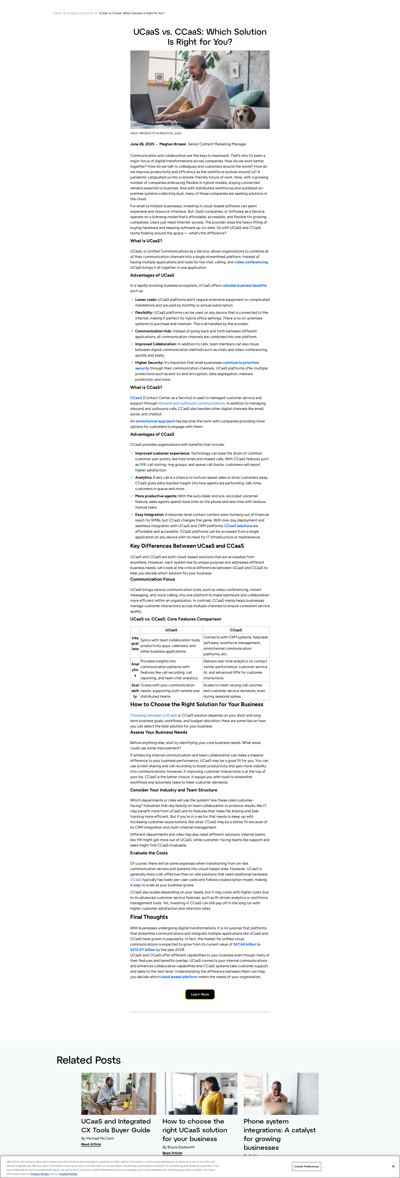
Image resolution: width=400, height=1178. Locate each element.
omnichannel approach (155, 421)
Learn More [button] (200, 994)
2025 (178, 133)
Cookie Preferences (306, 1166)
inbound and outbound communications (191, 403)
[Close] (393, 1166)
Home (57, 13)
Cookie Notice (68, 1173)
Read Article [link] (91, 1144)
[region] (200, 1166)
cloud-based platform (179, 977)
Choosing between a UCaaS (153, 715)
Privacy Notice (40, 1173)
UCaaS (136, 879)
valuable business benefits (244, 285)
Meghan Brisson (172, 144)
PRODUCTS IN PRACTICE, (156, 133)
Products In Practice (80, 13)
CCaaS (136, 398)
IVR (143, 464)
